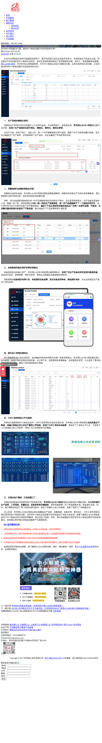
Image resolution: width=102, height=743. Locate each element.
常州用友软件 (57, 625)
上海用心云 (35, 625)
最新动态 (10, 23)
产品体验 (10, 39)
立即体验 (57, 611)
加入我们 (10, 36)
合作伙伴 (10, 31)
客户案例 (10, 20)
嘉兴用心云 (14, 625)
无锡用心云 (25, 625)
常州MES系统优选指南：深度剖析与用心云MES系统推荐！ (37, 606)
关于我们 (10, 33)
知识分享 (15, 28)
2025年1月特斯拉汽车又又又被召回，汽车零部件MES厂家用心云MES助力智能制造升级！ (50, 608)
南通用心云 (46, 625)
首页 (8, 15)
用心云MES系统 (8, 64)
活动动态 (15, 26)
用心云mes (68, 625)
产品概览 (10, 18)
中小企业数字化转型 (86, 547)
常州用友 (77, 625)
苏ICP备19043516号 (53, 658)
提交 (3, 679)
